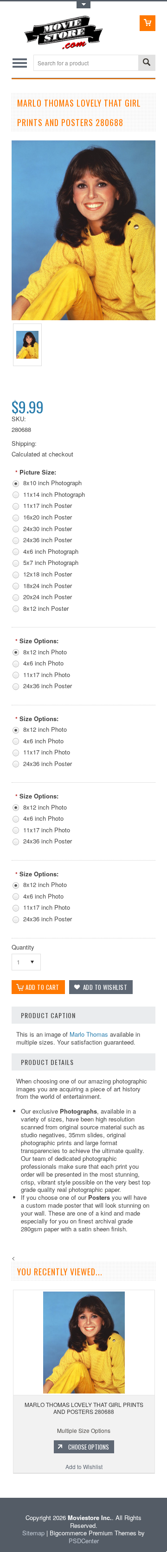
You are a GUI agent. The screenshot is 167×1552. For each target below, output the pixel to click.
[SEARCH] (146, 63)
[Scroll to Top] (1, 1484)
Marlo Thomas (89, 1034)
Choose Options (88, 1446)
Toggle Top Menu (83, 4)
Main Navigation (20, 63)
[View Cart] (147, 23)
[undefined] (83, 317)
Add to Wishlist (84, 1466)
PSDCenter (84, 1540)
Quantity (23, 947)
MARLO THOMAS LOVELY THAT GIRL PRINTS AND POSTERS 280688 (84, 1408)
